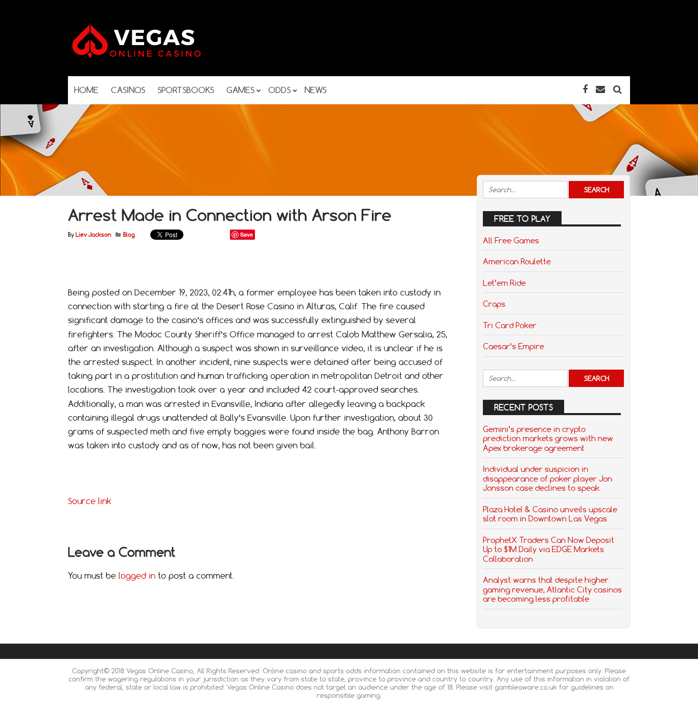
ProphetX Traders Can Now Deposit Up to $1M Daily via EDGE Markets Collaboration (548, 549)
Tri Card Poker (510, 325)
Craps (494, 304)
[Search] (617, 89)
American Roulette (517, 261)
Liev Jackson (93, 234)
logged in (137, 576)
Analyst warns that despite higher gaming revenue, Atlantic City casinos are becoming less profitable (552, 589)
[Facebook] (585, 89)
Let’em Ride (504, 283)
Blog (129, 234)
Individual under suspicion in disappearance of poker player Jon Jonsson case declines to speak (547, 478)
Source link (89, 501)
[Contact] (600, 89)
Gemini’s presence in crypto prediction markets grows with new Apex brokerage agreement (548, 438)
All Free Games (511, 240)
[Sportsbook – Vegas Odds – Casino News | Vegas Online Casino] (152, 56)
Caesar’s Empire (513, 346)
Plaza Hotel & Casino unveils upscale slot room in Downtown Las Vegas (550, 513)
